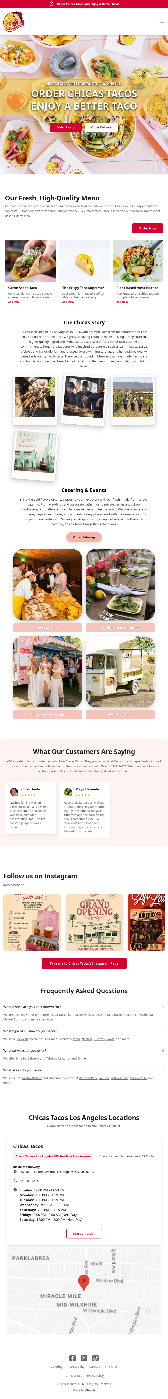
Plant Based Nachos (80, 1015)
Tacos (76, 1039)
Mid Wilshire (119, 1078)
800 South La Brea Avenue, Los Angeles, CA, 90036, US (57, 1171)
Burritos (99, 1039)
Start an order (84, 1233)
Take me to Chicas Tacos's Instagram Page (84, 963)
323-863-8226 (29, 1180)
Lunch (66, 1058)
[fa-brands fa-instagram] (84, 1358)
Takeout (51, 1058)
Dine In (21, 1058)
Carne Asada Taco (53, 1015)
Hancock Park (88, 1078)
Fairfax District (32, 1078)
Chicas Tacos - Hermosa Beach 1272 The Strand (132, 1156)
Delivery (32, 1058)
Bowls (110, 1039)
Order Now (148, 228)
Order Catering (84, 537)
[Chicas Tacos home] (13, 21)
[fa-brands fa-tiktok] (95, 1358)
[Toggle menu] (162, 21)
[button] (32, 922)
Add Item (14, 302)
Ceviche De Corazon (109, 1015)
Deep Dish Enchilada (138, 1015)
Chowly (90, 1390)
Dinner (82, 1058)
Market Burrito (13, 1019)
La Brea (104, 1078)
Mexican (22, 1039)
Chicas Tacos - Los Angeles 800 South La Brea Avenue (53, 1156)
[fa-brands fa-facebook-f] (72, 1358)
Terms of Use (73, 1376)
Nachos (87, 1039)
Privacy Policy (94, 1376)
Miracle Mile (138, 1078)
